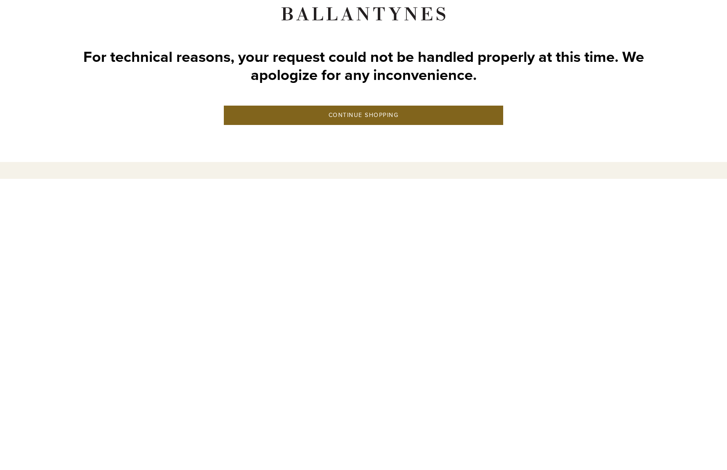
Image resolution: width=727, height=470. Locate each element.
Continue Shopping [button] (364, 115)
